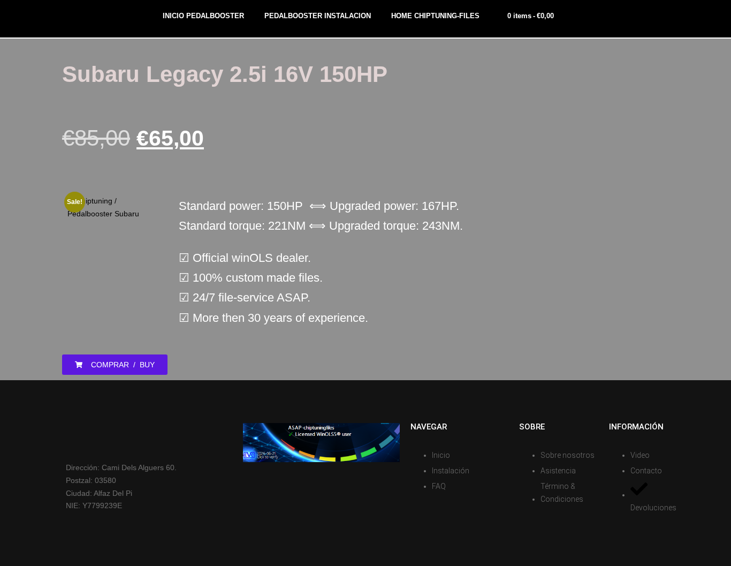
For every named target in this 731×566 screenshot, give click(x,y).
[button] (114, 364)
